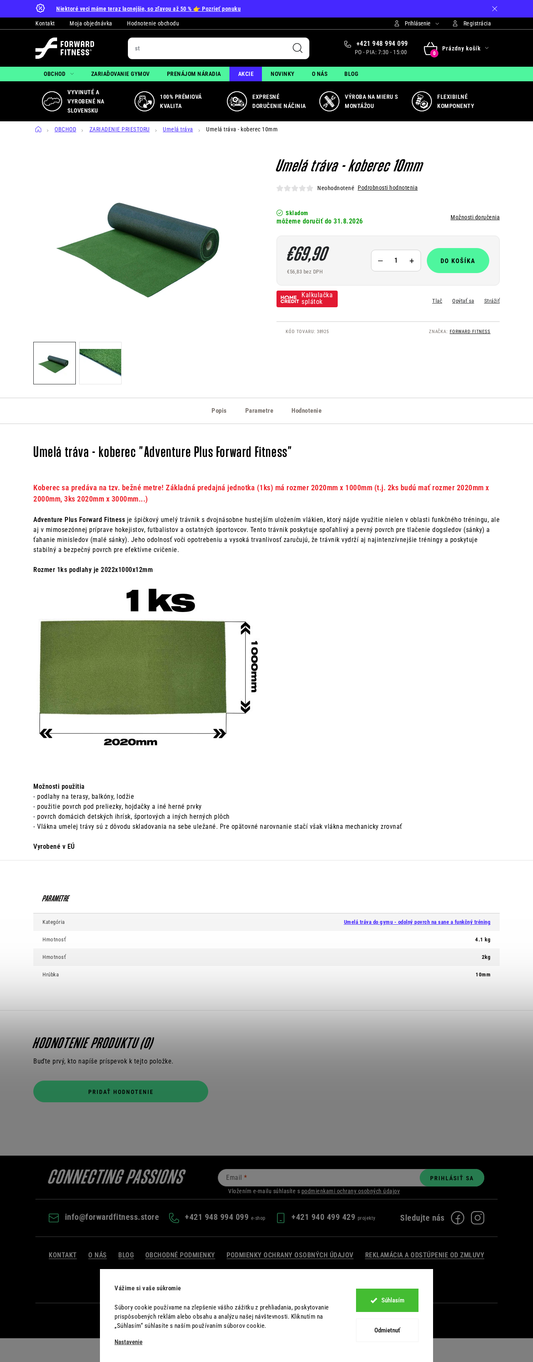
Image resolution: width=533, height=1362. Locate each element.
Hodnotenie (306, 410)
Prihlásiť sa (452, 1178)
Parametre (259, 410)
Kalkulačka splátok (317, 298)
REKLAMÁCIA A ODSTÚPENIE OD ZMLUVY (425, 1255)
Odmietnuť (387, 1330)
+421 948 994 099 (381, 44)
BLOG (126, 1255)
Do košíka (458, 261)
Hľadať (297, 48)
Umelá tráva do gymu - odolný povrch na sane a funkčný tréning (417, 922)
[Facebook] (457, 1217)
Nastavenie (128, 1342)
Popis (219, 410)
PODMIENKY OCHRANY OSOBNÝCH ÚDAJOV (290, 1255)
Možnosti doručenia (475, 217)
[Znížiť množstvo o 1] (380, 260)
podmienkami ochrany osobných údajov (350, 1191)
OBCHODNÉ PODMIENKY (180, 1255)
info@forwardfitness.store (112, 1217)
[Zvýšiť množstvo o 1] (412, 260)
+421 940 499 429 (324, 1217)
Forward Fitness (470, 331)
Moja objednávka (91, 23)
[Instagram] (477, 1217)
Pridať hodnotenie (121, 1092)
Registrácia (477, 23)
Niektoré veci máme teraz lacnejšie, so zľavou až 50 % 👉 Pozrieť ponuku (148, 8)
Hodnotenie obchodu (153, 23)
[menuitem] (58, 74)
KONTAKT (63, 1255)
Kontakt (45, 23)
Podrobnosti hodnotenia (388, 187)
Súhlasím (392, 1300)
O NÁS (97, 1255)
